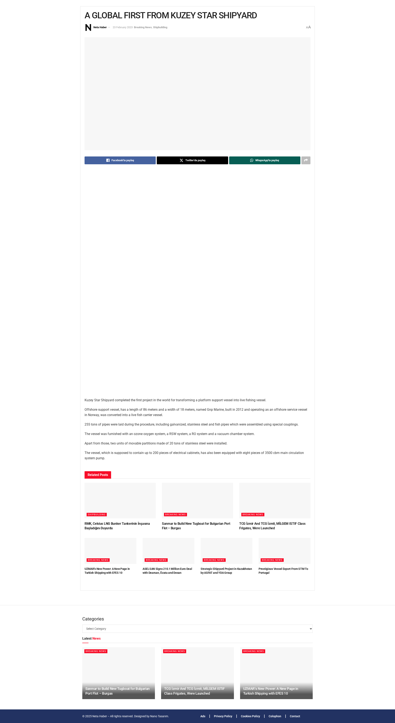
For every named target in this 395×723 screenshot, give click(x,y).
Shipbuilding (160, 27)
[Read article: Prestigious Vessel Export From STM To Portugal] (284, 551)
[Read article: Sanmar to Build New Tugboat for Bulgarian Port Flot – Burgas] (197, 500)
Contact (295, 716)
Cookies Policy (250, 716)
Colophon (275, 716)
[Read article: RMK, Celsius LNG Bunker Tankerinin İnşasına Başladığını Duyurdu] (120, 500)
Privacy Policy (223, 716)
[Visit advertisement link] (197, 284)
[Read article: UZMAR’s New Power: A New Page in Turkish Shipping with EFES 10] (110, 551)
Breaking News (143, 27)
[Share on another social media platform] (305, 160)
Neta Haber (100, 27)
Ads (202, 716)
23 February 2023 (123, 27)
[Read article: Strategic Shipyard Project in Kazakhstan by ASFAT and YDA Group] (226, 551)
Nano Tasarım (159, 716)
